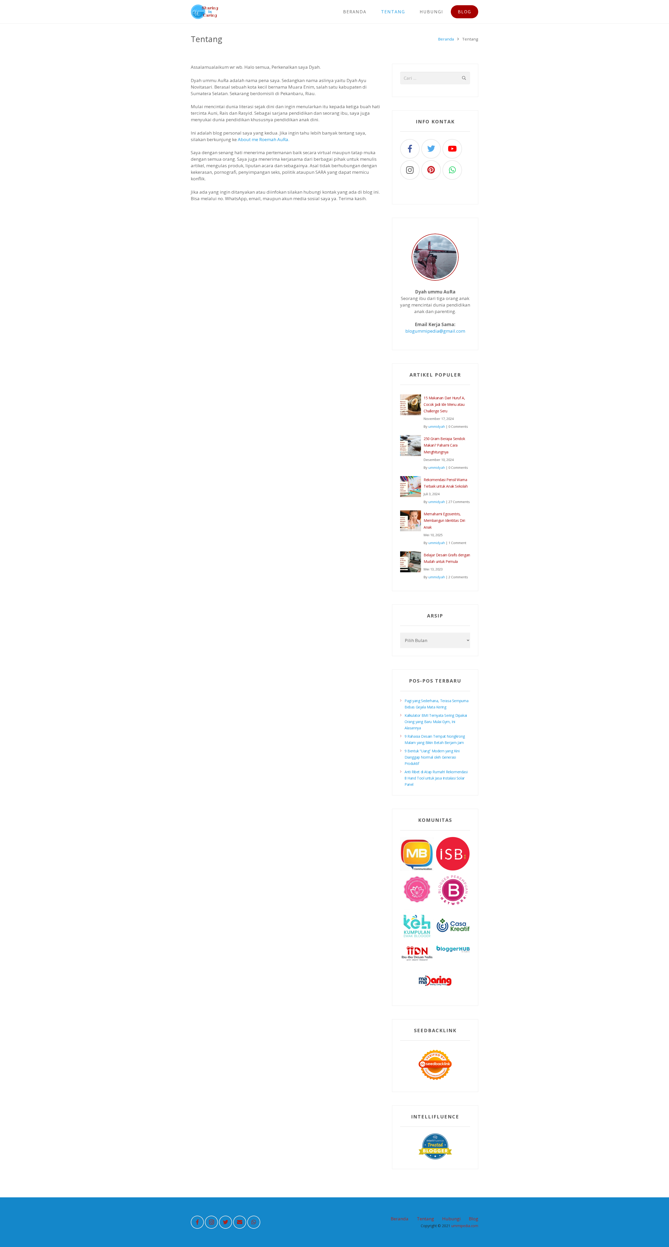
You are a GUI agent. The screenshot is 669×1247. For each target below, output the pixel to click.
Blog (473, 1219)
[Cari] (464, 78)
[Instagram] (410, 170)
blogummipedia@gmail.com (435, 331)
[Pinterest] (431, 170)
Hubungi (451, 1219)
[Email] (239, 1222)
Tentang (425, 1219)
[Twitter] (431, 149)
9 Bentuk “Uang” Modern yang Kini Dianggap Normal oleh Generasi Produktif (432, 757)
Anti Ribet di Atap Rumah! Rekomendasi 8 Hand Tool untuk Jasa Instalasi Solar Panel (436, 778)
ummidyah (436, 426)
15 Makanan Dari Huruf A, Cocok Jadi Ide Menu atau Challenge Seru (444, 404)
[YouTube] (452, 149)
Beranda (446, 39)
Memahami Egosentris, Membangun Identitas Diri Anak (444, 520)
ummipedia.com (464, 1225)
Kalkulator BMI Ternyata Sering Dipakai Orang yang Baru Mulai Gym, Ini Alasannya (436, 721)
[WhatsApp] (452, 170)
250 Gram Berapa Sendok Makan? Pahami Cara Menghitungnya (444, 445)
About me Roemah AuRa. (263, 139)
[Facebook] (410, 149)
